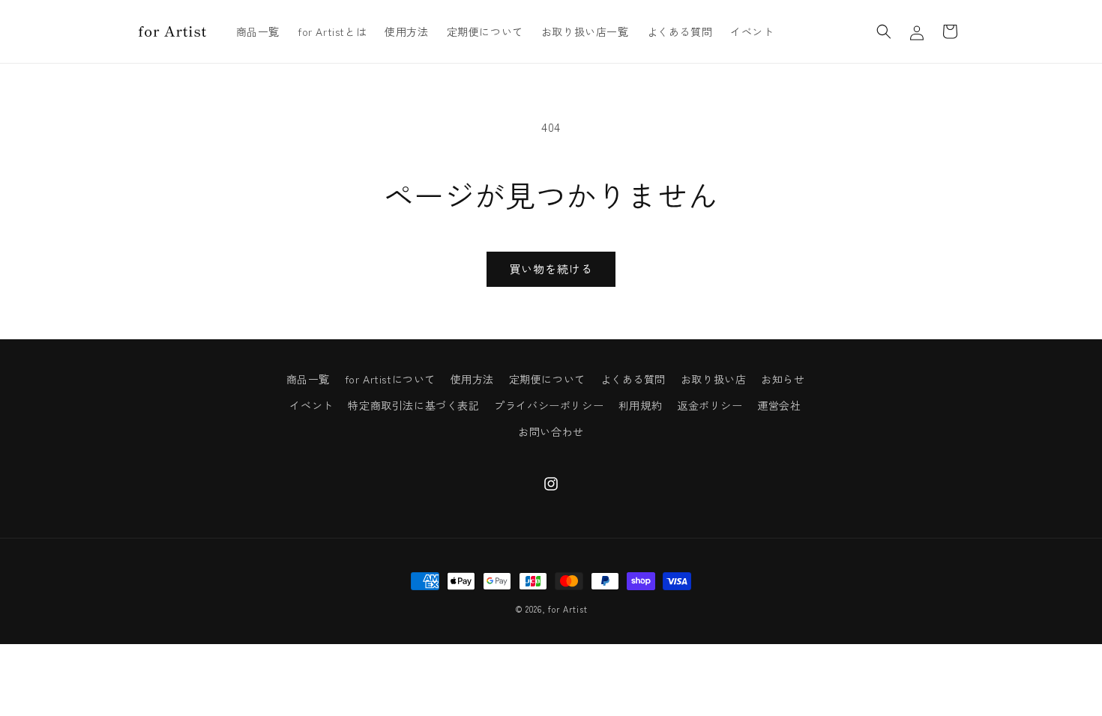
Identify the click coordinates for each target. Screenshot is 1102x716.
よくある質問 (633, 378)
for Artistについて (390, 378)
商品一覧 (308, 378)
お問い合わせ (551, 431)
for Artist (567, 609)
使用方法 (472, 378)
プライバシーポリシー (548, 405)
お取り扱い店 (714, 378)
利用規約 (640, 405)
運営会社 (779, 405)
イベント (311, 405)
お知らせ (782, 378)
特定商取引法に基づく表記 (413, 405)
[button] (883, 31)
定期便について (547, 378)
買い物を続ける (551, 268)
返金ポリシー (710, 405)
